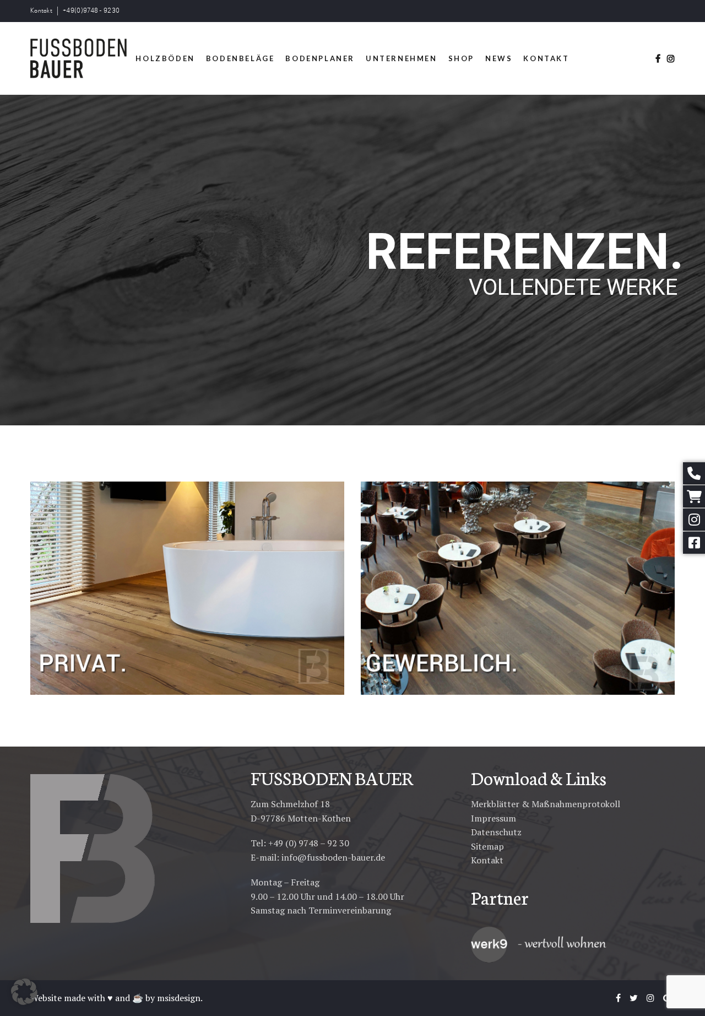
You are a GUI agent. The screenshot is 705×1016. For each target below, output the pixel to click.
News (498, 58)
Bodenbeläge (240, 58)
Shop (461, 58)
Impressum (493, 818)
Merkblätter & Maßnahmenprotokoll (545, 804)
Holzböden (164, 58)
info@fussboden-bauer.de (333, 857)
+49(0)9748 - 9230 (91, 11)
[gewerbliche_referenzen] (518, 588)
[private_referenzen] (187, 588)
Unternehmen (401, 58)
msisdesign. (180, 998)
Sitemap (487, 846)
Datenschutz (496, 832)
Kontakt (41, 11)
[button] (24, 992)
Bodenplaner (320, 58)
